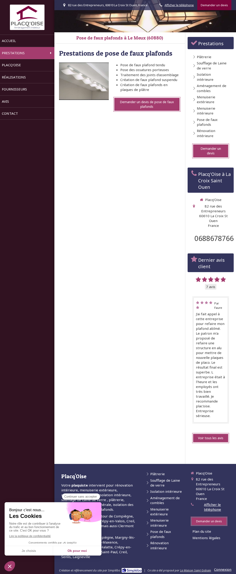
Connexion (222, 569)
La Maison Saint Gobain (195, 570)
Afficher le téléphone (179, 5)
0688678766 (214, 238)
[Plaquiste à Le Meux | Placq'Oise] (27, 17)
